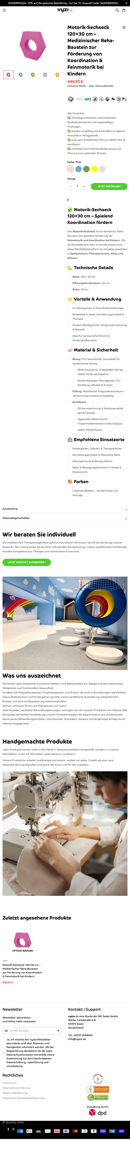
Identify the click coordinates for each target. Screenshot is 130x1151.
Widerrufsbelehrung (15, 1093)
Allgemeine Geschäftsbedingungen (24, 1098)
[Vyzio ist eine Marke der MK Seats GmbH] (65, 10)
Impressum (9, 1082)
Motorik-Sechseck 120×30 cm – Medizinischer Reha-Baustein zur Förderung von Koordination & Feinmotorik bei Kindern (22, 970)
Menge (71, 178)
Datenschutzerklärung (16, 1088)
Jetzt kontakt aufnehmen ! (27, 562)
